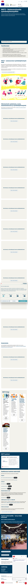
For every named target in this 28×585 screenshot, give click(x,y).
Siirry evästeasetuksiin (3, 579)
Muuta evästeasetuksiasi (14, 141)
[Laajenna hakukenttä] (23, 1)
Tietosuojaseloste (25, 582)
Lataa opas (15, 477)
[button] (26, 579)
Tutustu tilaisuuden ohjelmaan (6, 551)
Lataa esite (10, 486)
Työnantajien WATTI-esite (4, 488)
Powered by (19, 580)
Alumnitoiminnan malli (3, 497)
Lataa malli (8, 497)
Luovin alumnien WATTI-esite (4, 486)
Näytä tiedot (24, 298)
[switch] (11, 296)
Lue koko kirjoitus (14, 415)
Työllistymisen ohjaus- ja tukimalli (5, 504)
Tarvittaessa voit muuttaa (19, 107)
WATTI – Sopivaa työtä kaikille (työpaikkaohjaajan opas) (7, 477)
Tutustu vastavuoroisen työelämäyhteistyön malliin (8, 72)
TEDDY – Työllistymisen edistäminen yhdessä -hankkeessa (12, 502)
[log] (19, 568)
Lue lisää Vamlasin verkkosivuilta (6, 419)
